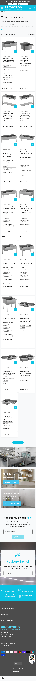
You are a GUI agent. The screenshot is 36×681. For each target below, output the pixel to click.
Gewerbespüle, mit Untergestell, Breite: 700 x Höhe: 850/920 (8, 60)
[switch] (32, 662)
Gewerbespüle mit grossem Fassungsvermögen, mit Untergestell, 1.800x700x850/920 (8, 155)
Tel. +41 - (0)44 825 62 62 (8, 641)
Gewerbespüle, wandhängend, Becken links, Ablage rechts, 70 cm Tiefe (8, 417)
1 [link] (14, 442)
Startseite (4, 11)
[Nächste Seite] (22, 442)
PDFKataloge (24, 4)
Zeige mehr (4, 30)
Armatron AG (20, 668)
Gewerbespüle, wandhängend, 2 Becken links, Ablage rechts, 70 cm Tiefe (25, 319)
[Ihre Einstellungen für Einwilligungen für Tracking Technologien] (2, 678)
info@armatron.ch (6, 645)
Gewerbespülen (12, 11)
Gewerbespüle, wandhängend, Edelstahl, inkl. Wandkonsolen (25, 61)
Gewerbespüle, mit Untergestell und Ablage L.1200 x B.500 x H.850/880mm (8, 116)
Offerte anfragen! (12, 503)
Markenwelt (13, 4)
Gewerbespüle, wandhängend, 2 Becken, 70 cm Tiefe (25, 371)
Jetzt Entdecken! (11, 482)
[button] (2, 8)
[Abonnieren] (30, 573)
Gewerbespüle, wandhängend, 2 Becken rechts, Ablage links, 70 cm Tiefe (9, 372)
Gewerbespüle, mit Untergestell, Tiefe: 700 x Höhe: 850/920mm (26, 153)
